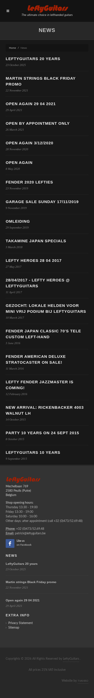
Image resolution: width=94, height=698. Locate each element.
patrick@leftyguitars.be (30, 533)
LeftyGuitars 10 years (33, 452)
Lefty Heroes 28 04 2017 (34, 260)
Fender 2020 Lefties (29, 182)
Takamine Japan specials (36, 241)
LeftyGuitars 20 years (33, 59)
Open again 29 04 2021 (31, 104)
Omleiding (18, 221)
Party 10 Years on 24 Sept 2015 (42, 433)
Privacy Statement (20, 623)
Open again (19, 162)
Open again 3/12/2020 (29, 143)
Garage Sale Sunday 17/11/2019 (42, 202)
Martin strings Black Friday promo (31, 582)
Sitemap (13, 627)
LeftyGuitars (71, 658)
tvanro (83, 680)
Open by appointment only (38, 123)
